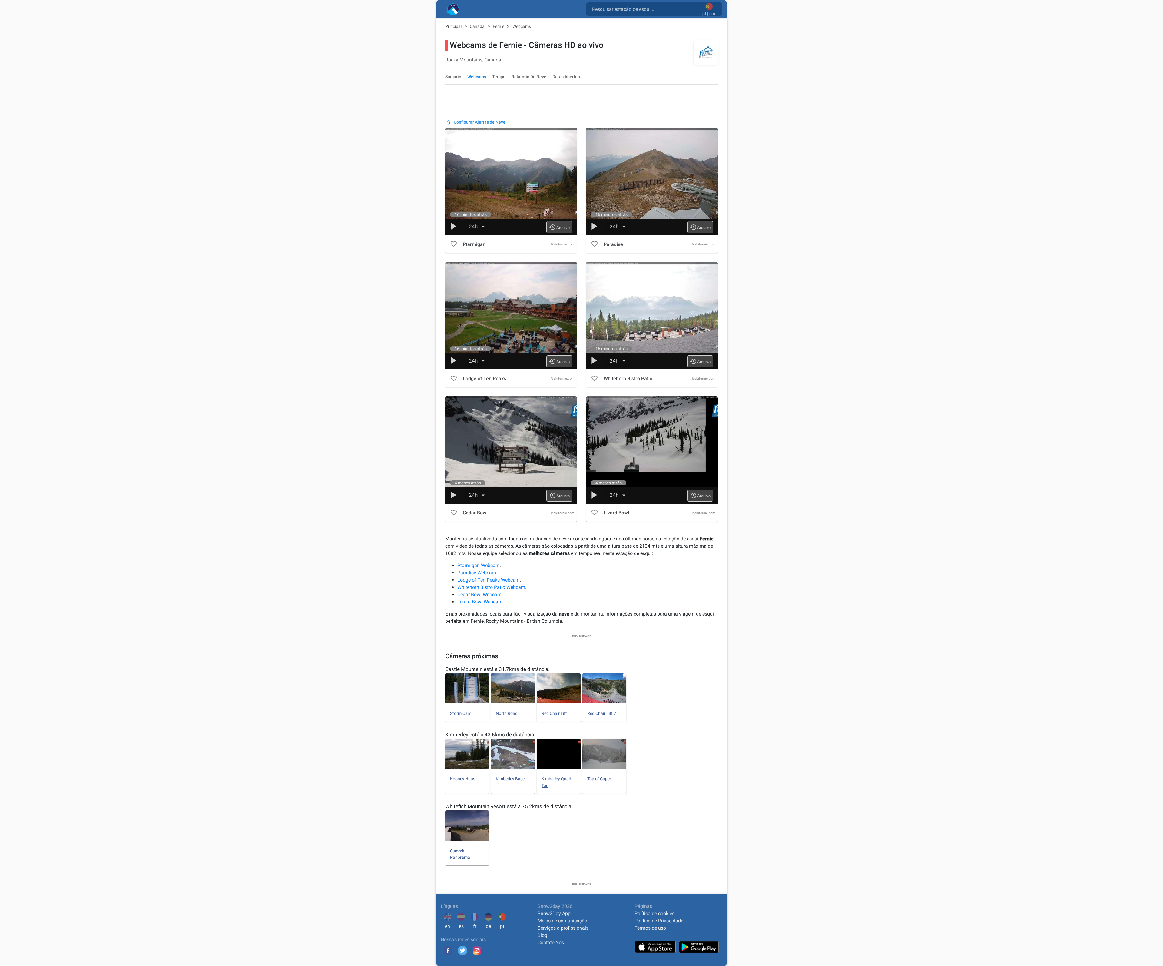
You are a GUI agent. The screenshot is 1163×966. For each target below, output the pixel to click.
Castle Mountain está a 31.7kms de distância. (497, 669)
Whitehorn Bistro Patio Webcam (491, 587)
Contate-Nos (551, 942)
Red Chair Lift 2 (601, 713)
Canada (477, 26)
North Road (507, 713)
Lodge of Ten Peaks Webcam (488, 580)
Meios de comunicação (562, 921)
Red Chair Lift (554, 713)
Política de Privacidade (659, 921)
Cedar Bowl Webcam (479, 594)
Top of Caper (599, 778)
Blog (542, 935)
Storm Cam (460, 713)
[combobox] (645, 9)
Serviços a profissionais (563, 928)
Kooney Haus (462, 778)
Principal (453, 26)
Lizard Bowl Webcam (479, 602)
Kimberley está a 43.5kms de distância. (490, 735)
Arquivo (559, 227)
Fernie (499, 26)
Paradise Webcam (476, 573)
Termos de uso (650, 928)
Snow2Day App (554, 913)
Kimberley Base (510, 778)
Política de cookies (654, 913)
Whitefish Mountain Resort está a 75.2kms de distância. (508, 806)
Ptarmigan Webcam (478, 565)
